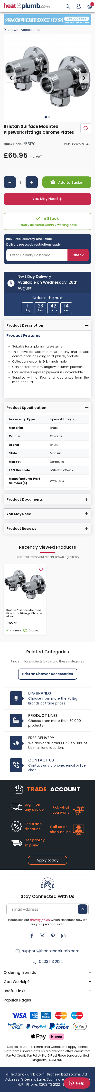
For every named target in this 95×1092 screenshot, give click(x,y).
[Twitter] (42, 936)
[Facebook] (32, 936)
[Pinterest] (52, 936)
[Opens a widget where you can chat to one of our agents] (76, 1083)
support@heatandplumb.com (50, 951)
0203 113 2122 (51, 961)
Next (84, 78)
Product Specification (26, 407)
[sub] (10, 182)
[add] (32, 182)
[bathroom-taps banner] (47, 19)
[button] (78, 6)
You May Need (45, 198)
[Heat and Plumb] (27, 5)
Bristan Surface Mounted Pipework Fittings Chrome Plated (24, 613)
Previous (11, 78)
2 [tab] (49, 117)
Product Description (25, 325)
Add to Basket (70, 182)
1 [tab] (46, 117)
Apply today (47, 860)
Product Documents (25, 499)
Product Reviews (21, 528)
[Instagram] (63, 936)
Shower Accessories (24, 29)
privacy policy (40, 920)
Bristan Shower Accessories (47, 673)
